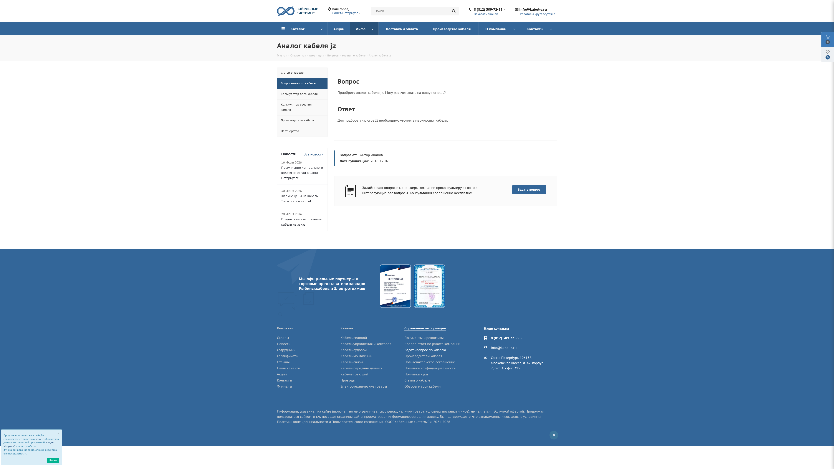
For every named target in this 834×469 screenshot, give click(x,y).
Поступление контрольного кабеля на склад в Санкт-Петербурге (302, 173)
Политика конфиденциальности (429, 368)
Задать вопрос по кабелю (425, 350)
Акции (282, 374)
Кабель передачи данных (361, 368)
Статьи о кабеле (417, 380)
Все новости (313, 154)
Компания (285, 328)
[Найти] (453, 11)
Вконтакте (553, 435)
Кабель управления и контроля (366, 344)
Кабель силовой (354, 338)
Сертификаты (287, 356)
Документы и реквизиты (424, 338)
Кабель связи (352, 362)
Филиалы (284, 386)
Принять (53, 460)
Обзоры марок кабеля (422, 386)
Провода (348, 380)
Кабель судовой (354, 350)
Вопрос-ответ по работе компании (432, 344)
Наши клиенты (289, 368)
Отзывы (283, 362)
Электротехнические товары (364, 386)
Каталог (347, 328)
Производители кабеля (423, 356)
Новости (283, 344)
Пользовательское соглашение (429, 362)
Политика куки (416, 374)
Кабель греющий (354, 374)
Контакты (284, 380)
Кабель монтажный (356, 356)
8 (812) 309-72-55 (488, 9)
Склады (283, 338)
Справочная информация (425, 328)
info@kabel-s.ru (533, 9)
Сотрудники (286, 350)
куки (38, 439)
